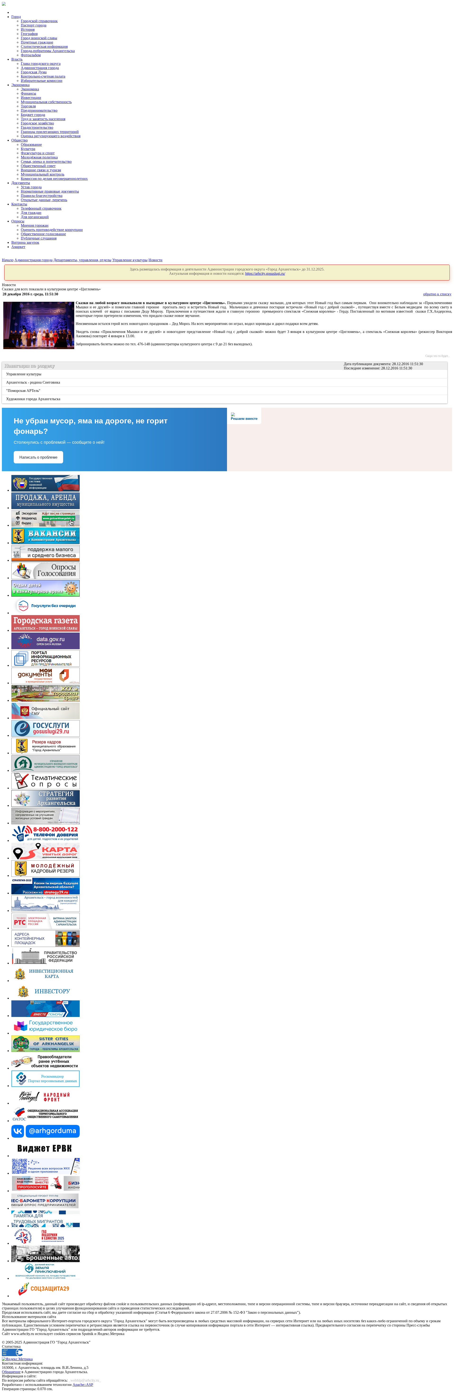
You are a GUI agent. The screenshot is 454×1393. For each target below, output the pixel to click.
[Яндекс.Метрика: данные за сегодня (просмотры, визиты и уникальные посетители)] (17, 1359)
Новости (155, 260)
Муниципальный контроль (42, 174)
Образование (31, 144)
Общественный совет (38, 166)
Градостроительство (37, 127)
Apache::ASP (83, 1385)
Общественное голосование (43, 234)
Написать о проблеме (38, 457)
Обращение (11, 1372)
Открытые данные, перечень (44, 200)
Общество (19, 140)
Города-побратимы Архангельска (48, 51)
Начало (7, 260)
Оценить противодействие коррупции (52, 230)
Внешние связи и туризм (41, 170)
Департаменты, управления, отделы (82, 260)
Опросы (17, 221)
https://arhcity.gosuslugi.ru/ (265, 273)
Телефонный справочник (41, 208)
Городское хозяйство (37, 123)
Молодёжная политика (39, 157)
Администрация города (40, 68)
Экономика (20, 85)
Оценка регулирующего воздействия (50, 136)
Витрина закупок (25, 242)
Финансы (28, 93)
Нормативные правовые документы (50, 191)
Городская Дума (34, 72)
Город (16, 17)
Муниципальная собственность (46, 102)
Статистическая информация (44, 46)
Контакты (19, 204)
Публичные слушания (39, 238)
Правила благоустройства (41, 196)
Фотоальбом (31, 55)
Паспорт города (33, 25)
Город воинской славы (39, 38)
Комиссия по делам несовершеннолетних (54, 179)
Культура (28, 149)
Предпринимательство (39, 110)
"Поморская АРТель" (24, 391)
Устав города (31, 187)
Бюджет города (33, 115)
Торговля (28, 106)
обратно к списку (437, 294)
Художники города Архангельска (34, 399)
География (29, 34)
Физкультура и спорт (38, 153)
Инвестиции (31, 98)
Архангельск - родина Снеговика (33, 382)
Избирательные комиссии (41, 81)
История (28, 29)
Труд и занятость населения (43, 119)
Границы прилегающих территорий (50, 132)
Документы (20, 183)
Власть (16, 59)
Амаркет (18, 247)
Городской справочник (39, 21)
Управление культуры (130, 260)
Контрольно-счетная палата (43, 76)
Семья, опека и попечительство (46, 162)
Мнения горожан (34, 225)
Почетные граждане (37, 42)
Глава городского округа (41, 64)
